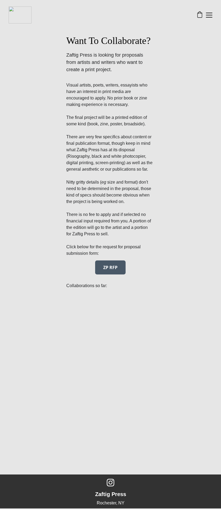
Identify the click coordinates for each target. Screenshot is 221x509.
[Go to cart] (199, 15)
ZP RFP (110, 267)
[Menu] (209, 15)
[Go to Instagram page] (110, 482)
